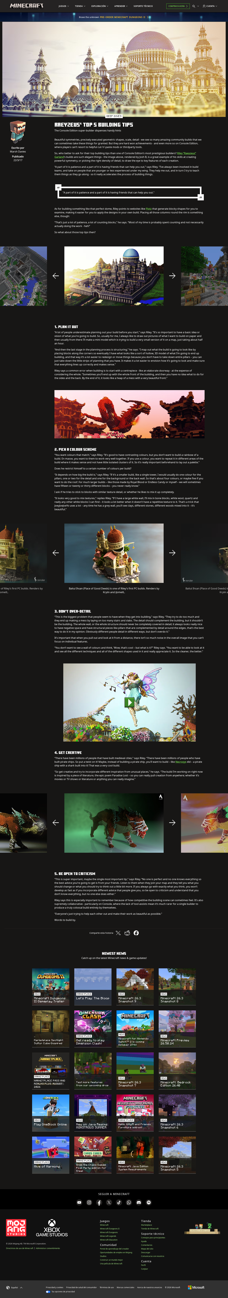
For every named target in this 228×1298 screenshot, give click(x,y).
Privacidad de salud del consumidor (81, 1287)
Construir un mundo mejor (111, 1260)
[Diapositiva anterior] (56, 276)
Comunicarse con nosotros (152, 1256)
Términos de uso (107, 1287)
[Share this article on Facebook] (136, 932)
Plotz (149, 208)
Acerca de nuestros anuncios (149, 1287)
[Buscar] (196, 6)
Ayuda (144, 1241)
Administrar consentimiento (48, 1248)
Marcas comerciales (125, 1287)
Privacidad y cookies (54, 1287)
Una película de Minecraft (111, 1263)
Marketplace (146, 1225)
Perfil (143, 1265)
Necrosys (180, 761)
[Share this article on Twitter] (118, 932)
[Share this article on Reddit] (127, 932)
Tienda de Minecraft (150, 1228)
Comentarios (146, 1245)
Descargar (145, 1252)
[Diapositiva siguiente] (172, 276)
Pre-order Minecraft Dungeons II (122, 17)
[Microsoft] (196, 1287)
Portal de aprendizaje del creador (114, 1248)
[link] (79, 1202)
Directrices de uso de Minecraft (19, 1248)
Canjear (144, 1269)
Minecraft (104, 1225)
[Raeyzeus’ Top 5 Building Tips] (129, 702)
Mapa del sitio (147, 1248)
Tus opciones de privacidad (63, 1291)
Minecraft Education (108, 1239)
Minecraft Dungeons (109, 1232)
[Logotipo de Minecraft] (26, 6)
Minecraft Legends (108, 1236)
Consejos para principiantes (153, 1237)
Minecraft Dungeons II (109, 1228)
